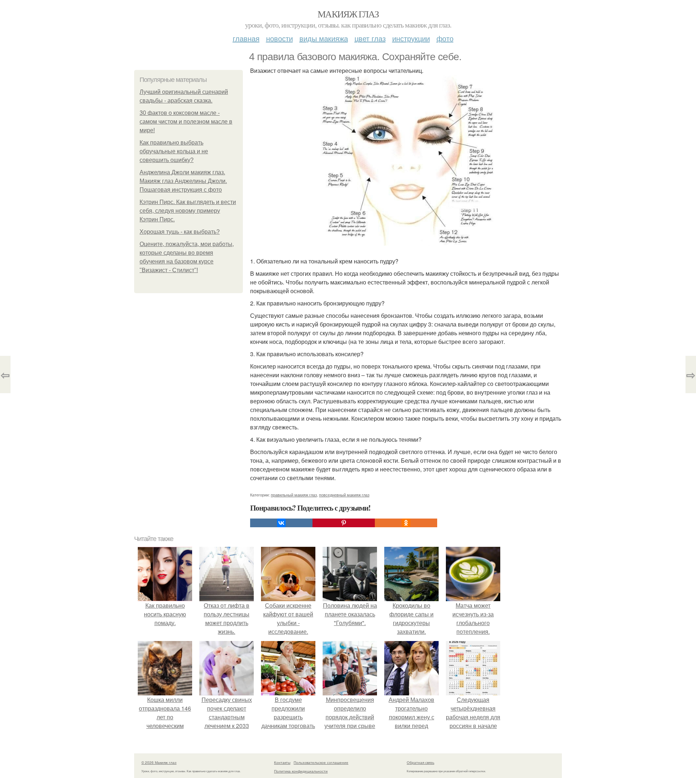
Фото (444, 38)
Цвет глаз (370, 38)
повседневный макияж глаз (344, 495)
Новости (279, 38)
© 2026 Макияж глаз (159, 762)
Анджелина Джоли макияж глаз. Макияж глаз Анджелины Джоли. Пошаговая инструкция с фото (183, 181)
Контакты (282, 762)
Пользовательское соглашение (321, 762)
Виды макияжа (323, 38)
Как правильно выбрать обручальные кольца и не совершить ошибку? (174, 151)
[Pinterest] (343, 523)
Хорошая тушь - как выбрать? (180, 232)
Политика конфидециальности (301, 771)
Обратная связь (420, 762)
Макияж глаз (348, 14)
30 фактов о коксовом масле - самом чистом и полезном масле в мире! (186, 121)
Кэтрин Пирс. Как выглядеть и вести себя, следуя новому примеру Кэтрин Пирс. (188, 210)
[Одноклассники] (406, 523)
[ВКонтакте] (281, 523)
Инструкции (411, 38)
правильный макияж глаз (294, 495)
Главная (246, 38)
